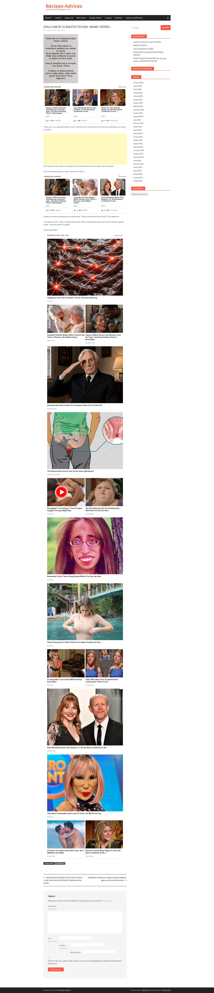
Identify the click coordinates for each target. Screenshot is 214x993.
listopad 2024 (138, 157)
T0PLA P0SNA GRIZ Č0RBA (143, 49)
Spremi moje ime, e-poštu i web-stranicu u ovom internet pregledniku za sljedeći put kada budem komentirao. (85, 962)
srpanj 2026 (137, 86)
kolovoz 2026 (138, 82)
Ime (52, 939)
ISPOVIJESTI (81, 18)
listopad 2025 (138, 116)
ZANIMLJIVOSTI (95, 18)
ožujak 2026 (137, 99)
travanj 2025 (138, 137)
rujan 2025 (137, 120)
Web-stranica (75, 952)
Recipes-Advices (64, 6)
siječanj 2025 (138, 147)
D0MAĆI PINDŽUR (140, 45)
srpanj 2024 (137, 167)
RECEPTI (48, 18)
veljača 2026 (137, 103)
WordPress (146, 990)
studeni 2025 (138, 113)
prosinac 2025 (138, 110)
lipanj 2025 (137, 130)
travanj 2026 (138, 96)
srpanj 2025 (137, 127)
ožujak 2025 (137, 140)
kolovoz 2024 (138, 164)
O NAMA (108, 18)
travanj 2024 (138, 177)
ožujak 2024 (137, 181)
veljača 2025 (137, 143)
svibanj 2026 (138, 93)
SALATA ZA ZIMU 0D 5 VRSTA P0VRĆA (147, 42)
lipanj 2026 (137, 89)
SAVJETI (58, 18)
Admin (62, 30)
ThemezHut (167, 990)
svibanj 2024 (138, 174)
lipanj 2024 (137, 171)
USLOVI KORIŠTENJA (134, 18)
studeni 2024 (138, 154)
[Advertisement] (85, 149)
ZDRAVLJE (69, 18)
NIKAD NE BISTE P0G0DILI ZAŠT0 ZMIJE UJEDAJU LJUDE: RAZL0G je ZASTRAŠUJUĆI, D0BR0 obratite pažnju (63, 880)
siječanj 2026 (138, 106)
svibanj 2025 (138, 133)
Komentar (52, 907)
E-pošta (63, 946)
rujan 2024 (137, 160)
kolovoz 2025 (138, 123)
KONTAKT (119, 18)
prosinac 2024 (138, 150)
